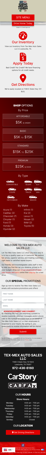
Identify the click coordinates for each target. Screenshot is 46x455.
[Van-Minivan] (38, 191)
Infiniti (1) (28, 209)
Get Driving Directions (24, 432)
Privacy (27, 339)
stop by (32, 272)
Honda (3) (8, 226)
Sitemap (26, 449)
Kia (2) (27, 213)
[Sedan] (28, 183)
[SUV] (38, 183)
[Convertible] (12, 183)
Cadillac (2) (9, 213)
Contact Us (24, 448)
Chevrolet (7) (9, 216)
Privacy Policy (31, 448)
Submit (23, 331)
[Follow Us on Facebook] (23, 445)
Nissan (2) (29, 219)
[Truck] (28, 191)
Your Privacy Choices (35, 449)
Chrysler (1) (9, 219)
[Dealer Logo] (23, 7)
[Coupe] (12, 191)
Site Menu (23, 17)
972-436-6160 (23, 368)
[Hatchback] (12, 198)
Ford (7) (7, 222)
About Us (17, 448)
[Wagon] (33, 198)
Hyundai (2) (9, 229)
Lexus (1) (28, 216)
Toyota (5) (29, 226)
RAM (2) (28, 222)
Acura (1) (7, 209)
